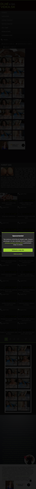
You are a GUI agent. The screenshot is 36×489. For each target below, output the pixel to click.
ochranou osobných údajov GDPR (14, 243)
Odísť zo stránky (18, 253)
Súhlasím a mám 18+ (18, 250)
